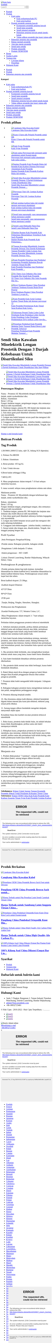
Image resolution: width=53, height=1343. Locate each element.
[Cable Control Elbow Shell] (15, 872)
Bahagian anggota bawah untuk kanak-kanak (29, 101)
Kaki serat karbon (23, 21)
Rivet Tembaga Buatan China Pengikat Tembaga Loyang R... (27, 293)
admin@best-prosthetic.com (17, 1003)
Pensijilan (15, 63)
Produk (9, 14)
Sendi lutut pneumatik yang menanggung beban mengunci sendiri (28, 220)
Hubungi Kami (12, 65)
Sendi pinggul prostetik (25, 30)
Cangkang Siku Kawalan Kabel (24, 130)
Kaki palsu (15, 16)
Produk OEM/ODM (19, 51)
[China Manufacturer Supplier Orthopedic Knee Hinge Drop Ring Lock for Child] (26, 915)
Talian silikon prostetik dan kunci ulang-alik (34, 37)
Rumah (9, 11)
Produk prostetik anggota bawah (24, 23)
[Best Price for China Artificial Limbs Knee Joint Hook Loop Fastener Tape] (26, 900)
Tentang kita (11, 58)
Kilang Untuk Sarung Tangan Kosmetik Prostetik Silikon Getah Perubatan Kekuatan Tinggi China (24, 792)
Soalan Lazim (11, 56)
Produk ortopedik (18, 49)
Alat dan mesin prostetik (21, 44)
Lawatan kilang (17, 60)
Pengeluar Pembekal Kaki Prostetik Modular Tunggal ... (25, 332)
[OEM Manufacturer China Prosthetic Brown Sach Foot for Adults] (26, 885)
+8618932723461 (8, 1028)
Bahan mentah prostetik (20, 42)
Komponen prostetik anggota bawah (31, 25)
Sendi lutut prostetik (24, 28)
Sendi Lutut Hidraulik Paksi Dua (24, 228)
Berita (8, 53)
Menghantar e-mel (8, 1025)
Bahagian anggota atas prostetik (24, 39)
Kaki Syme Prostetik (19, 148)
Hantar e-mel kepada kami (11, 434)
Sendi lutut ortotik (18, 46)
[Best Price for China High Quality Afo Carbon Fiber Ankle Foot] (26, 930)
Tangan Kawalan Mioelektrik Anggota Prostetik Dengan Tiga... (27, 254)
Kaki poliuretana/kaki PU (26, 18)
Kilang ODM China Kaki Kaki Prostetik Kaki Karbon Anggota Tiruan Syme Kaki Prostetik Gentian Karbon (26, 797)
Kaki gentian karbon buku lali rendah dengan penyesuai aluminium (26, 209)
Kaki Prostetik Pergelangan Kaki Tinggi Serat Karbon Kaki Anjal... (27, 307)
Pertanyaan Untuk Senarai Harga (14, 987)
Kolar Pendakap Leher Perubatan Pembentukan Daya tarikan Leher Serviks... (29, 318)
